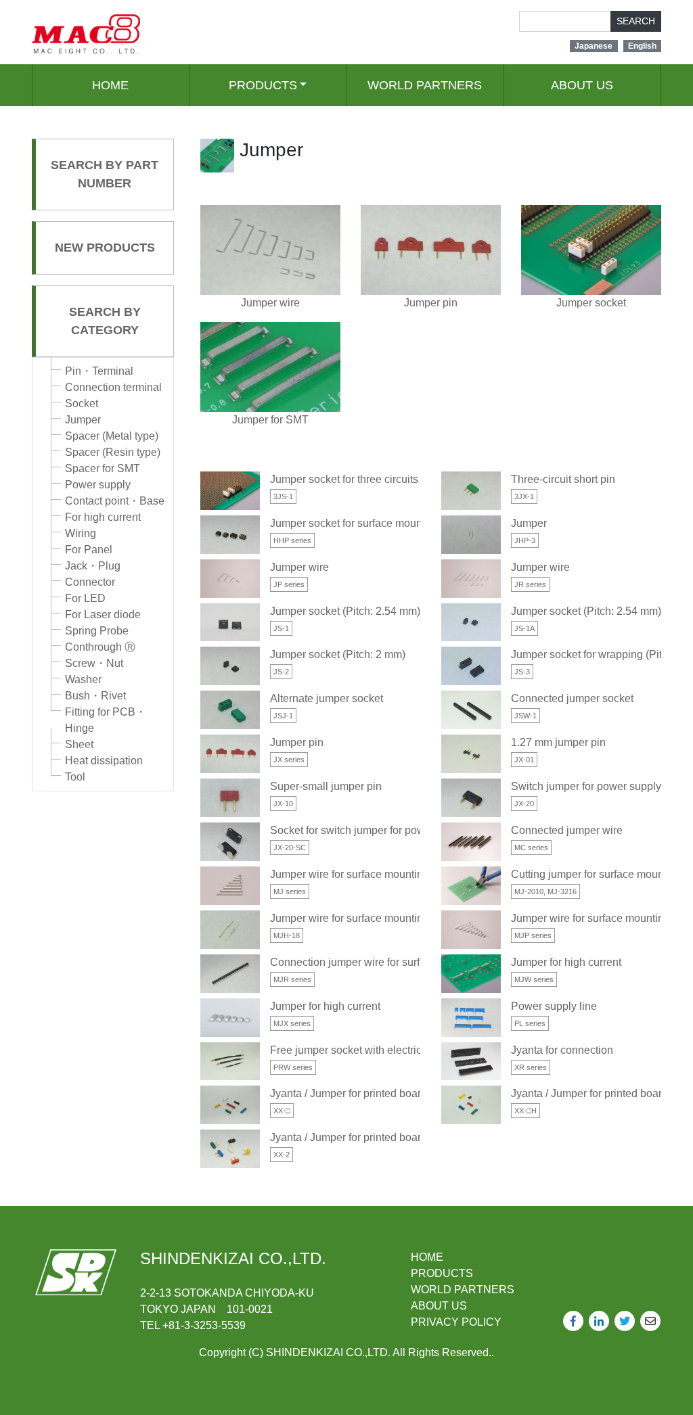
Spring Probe (97, 630)
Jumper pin (296, 742)
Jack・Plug (92, 566)
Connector (90, 582)
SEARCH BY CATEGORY (105, 321)
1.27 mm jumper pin (558, 742)
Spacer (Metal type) (111, 436)
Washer (83, 679)
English (642, 46)
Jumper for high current (566, 962)
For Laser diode (103, 614)
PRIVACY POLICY (456, 1322)
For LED (85, 598)
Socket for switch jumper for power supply (369, 830)
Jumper (83, 419)
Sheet (79, 744)
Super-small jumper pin (326, 786)
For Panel (88, 549)
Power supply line (554, 1006)
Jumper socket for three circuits (344, 479)
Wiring (80, 533)
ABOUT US (582, 85)
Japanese (593, 46)
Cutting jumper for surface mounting (596, 874)
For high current (103, 517)
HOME (110, 85)
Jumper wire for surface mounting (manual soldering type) (407, 918)
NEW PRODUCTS (105, 247)
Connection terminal (113, 387)
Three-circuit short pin (563, 479)
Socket (81, 403)
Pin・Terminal (99, 371)
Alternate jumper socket (326, 698)
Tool (75, 777)
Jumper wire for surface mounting (349, 874)
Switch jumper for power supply (586, 786)
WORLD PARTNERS (424, 85)
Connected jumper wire (567, 830)
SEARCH (636, 21)
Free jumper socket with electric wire (357, 1050)
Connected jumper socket (572, 698)
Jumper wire (299, 567)
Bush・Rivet (95, 695)
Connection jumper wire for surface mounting (377, 962)
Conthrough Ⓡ (100, 647)
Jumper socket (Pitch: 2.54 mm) (345, 611)
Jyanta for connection (562, 1050)
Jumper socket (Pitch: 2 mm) (337, 654)
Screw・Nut (94, 663)
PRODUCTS (263, 85)
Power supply (98, 484)
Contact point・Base (114, 501)
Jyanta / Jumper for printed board (348, 1093)
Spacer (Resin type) (112, 452)
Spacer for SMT (102, 468)
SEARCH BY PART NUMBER (104, 174)
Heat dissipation (104, 760)
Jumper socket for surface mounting (355, 523)
